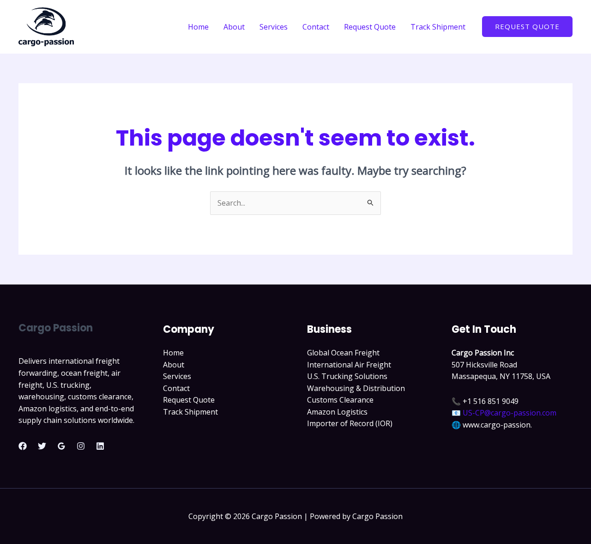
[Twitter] (42, 446)
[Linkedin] (100, 446)
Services (273, 27)
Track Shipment (437, 27)
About (234, 27)
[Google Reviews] (61, 446)
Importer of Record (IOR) (349, 423)
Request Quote (370, 27)
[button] (527, 26)
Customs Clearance (340, 400)
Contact (315, 27)
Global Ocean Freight (343, 353)
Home (198, 27)
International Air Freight (349, 365)
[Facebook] (22, 446)
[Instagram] (81, 446)
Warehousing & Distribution (356, 388)
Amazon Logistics (337, 412)
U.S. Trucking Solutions (347, 376)
